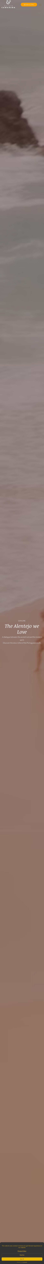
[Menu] (40, 5)
